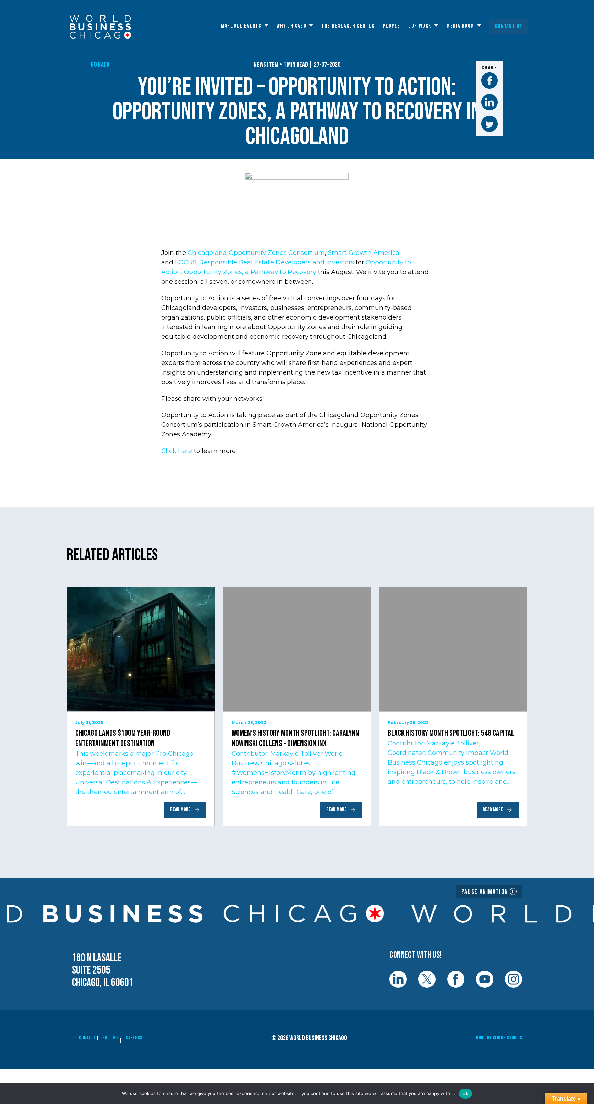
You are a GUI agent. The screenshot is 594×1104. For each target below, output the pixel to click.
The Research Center (347, 26)
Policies (110, 1038)
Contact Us (508, 26)
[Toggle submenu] (266, 25)
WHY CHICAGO (292, 26)
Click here (176, 451)
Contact (87, 1038)
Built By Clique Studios (499, 1038)
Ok (465, 1093)
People (391, 26)
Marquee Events (241, 26)
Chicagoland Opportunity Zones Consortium (256, 253)
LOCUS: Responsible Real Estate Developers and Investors (264, 262)
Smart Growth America (363, 253)
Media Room (460, 26)
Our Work (419, 26)
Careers (134, 1038)
